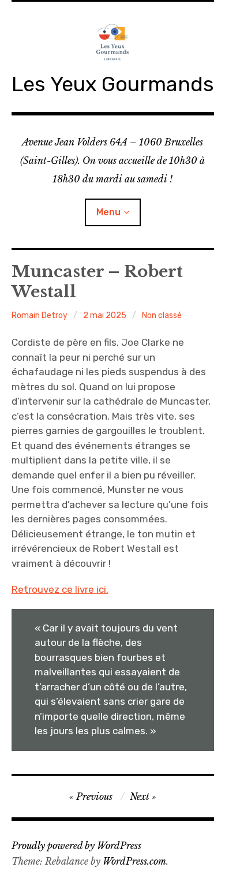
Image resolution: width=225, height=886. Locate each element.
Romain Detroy (40, 315)
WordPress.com (134, 861)
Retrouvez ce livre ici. (60, 589)
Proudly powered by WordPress (76, 845)
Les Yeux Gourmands (113, 84)
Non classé (162, 315)
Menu (108, 212)
